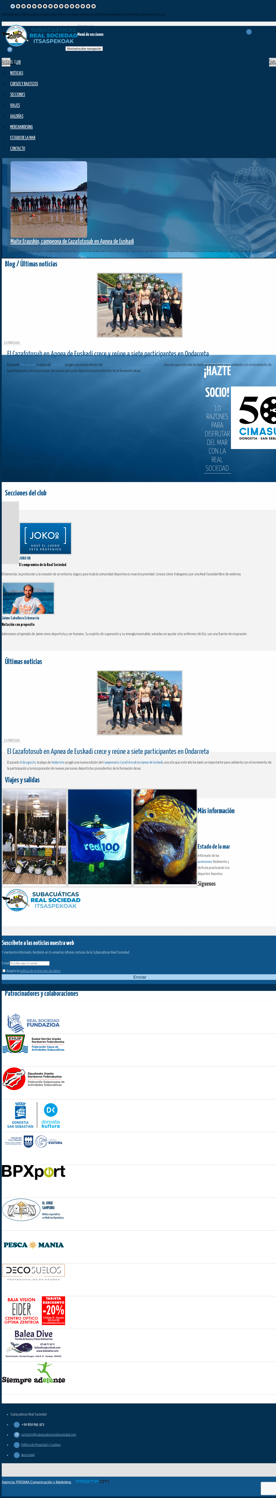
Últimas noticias (23, 662)
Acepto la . (33, 971)
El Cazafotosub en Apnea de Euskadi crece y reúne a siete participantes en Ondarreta (108, 354)
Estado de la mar (22, 138)
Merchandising (21, 127)
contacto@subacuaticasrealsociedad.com (48, 1435)
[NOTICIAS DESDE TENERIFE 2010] (165, 837)
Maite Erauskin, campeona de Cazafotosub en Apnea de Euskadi (72, 242)
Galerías (16, 116)
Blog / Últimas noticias (31, 264)
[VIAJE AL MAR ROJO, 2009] (34, 837)
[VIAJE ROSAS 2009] (99, 837)
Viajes (15, 105)
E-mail (5, 963)
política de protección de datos (40, 971)
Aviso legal (27, 1455)
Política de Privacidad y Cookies (41, 1445)
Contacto (17, 149)
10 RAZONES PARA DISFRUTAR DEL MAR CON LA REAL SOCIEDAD (217, 419)
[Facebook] (219, 884)
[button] (6, 62)
